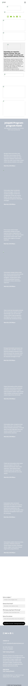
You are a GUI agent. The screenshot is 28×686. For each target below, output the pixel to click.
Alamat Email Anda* (8, 603)
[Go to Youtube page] (11, 16)
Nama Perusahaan (7, 616)
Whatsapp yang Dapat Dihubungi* (11, 610)
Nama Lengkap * (7, 597)
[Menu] (25, 2)
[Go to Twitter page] (20, 16)
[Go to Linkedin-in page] (14, 16)
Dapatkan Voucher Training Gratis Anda (14, 623)
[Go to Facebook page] (17, 16)
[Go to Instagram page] (8, 16)
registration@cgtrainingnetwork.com (15, 643)
